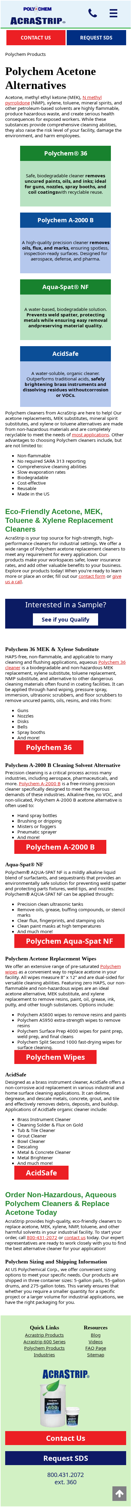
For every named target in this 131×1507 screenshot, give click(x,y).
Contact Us (65, 1438)
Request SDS (65, 1458)
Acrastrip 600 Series (44, 1341)
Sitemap (95, 1354)
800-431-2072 (42, 1237)
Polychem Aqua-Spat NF (69, 941)
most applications (90, 434)
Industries (44, 1354)
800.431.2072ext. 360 (65, 1478)
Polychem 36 (49, 747)
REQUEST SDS (96, 37)
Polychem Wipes (55, 1057)
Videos (96, 1341)
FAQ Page (95, 1348)
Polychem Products (44, 1348)
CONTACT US (36, 37)
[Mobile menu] (112, 13)
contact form (92, 576)
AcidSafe (41, 1173)
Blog (96, 1335)
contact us (75, 1237)
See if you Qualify (65, 619)
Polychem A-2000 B (40, 783)
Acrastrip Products (44, 1335)
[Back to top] (119, 1493)
